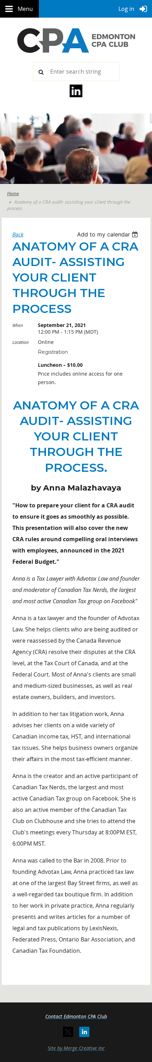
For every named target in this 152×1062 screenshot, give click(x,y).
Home (13, 193)
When (17, 325)
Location (20, 342)
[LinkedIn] (84, 1032)
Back (17, 234)
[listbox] (108, 234)
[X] (68, 1032)
